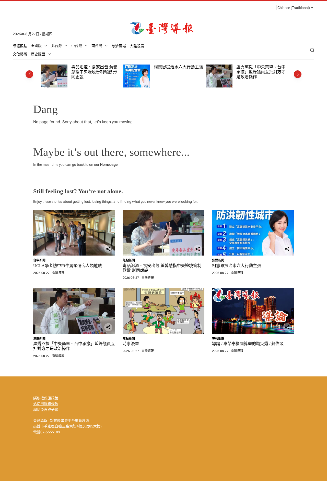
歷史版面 (38, 54)
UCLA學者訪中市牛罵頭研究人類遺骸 (67, 265)
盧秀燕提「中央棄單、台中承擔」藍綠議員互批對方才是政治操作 (260, 72)
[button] (29, 74)
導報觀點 (20, 46)
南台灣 (96, 46)
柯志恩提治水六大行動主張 (178, 67)
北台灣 (56, 46)
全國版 (36, 46)
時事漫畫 (131, 343)
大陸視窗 (137, 46)
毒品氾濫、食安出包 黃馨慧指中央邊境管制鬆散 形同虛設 (94, 72)
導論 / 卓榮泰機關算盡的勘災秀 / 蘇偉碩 (248, 343)
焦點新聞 (129, 260)
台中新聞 (39, 260)
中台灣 (76, 46)
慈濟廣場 (119, 46)
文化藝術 (20, 54)
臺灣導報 (58, 273)
